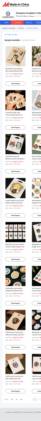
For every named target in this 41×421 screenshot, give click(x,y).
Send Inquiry (15, 83)
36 (16, 399)
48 (21, 399)
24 (12, 399)
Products (18, 22)
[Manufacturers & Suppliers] (16, 4)
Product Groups (11, 34)
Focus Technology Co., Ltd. (28, 412)
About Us (29, 22)
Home (6, 22)
